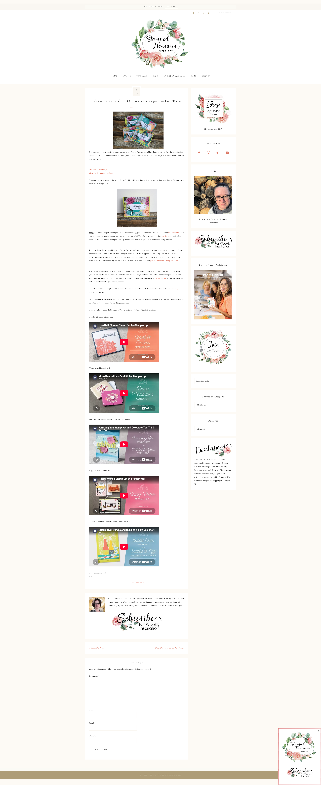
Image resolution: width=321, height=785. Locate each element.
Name (92, 710)
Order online (167, 236)
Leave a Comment (137, 583)
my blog (175, 289)
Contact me (161, 278)
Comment (94, 676)
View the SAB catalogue (98, 170)
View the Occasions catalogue (101, 173)
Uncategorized (136, 108)
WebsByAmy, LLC (174, 775)
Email (92, 723)
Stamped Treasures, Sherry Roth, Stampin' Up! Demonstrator (160, 44)
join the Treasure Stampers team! (164, 261)
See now (172, 7)
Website (92, 736)
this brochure (174, 233)
